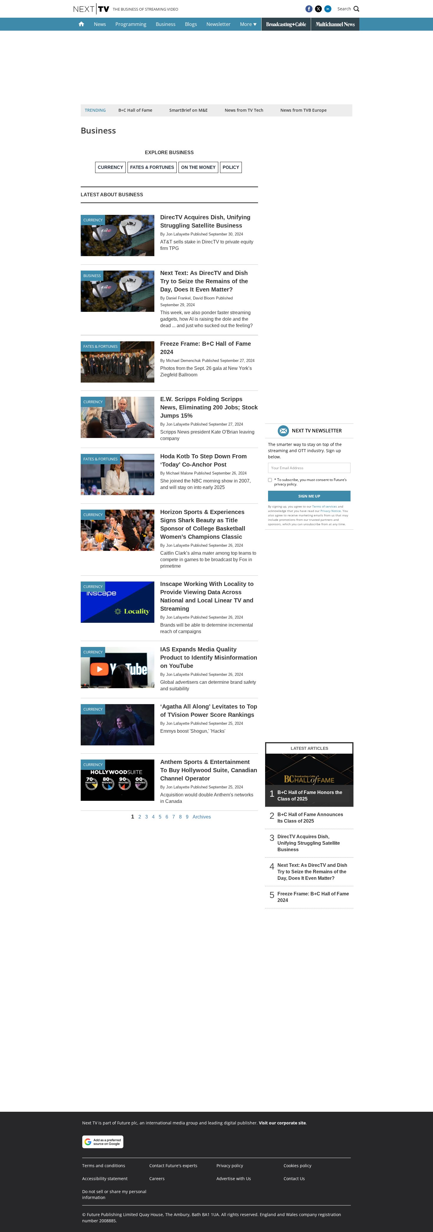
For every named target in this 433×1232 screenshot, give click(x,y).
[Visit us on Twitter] (318, 8)
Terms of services (325, 506)
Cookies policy (297, 1165)
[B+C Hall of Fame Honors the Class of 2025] (309, 780)
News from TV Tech (244, 110)
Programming (130, 24)
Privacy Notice (330, 511)
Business (166, 24)
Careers (157, 1178)
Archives (202, 817)
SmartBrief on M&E (188, 110)
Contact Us (294, 1178)
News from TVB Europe (303, 110)
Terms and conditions (103, 1165)
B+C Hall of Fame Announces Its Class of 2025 (310, 817)
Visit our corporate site (282, 1123)
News (100, 24)
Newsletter (218, 24)
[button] (348, 9)
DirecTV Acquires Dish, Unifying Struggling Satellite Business (308, 843)
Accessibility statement (105, 1178)
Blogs (191, 24)
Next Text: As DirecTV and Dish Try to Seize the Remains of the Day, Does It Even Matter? (312, 872)
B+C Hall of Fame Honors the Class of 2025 (309, 795)
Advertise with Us (233, 1178)
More (246, 24)
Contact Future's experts (173, 1165)
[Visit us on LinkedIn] (327, 8)
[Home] (81, 24)
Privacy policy (229, 1165)
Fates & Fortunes (100, 346)
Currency (93, 220)
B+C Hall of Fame (135, 110)
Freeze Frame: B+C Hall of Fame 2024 (313, 897)
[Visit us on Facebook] (309, 8)
